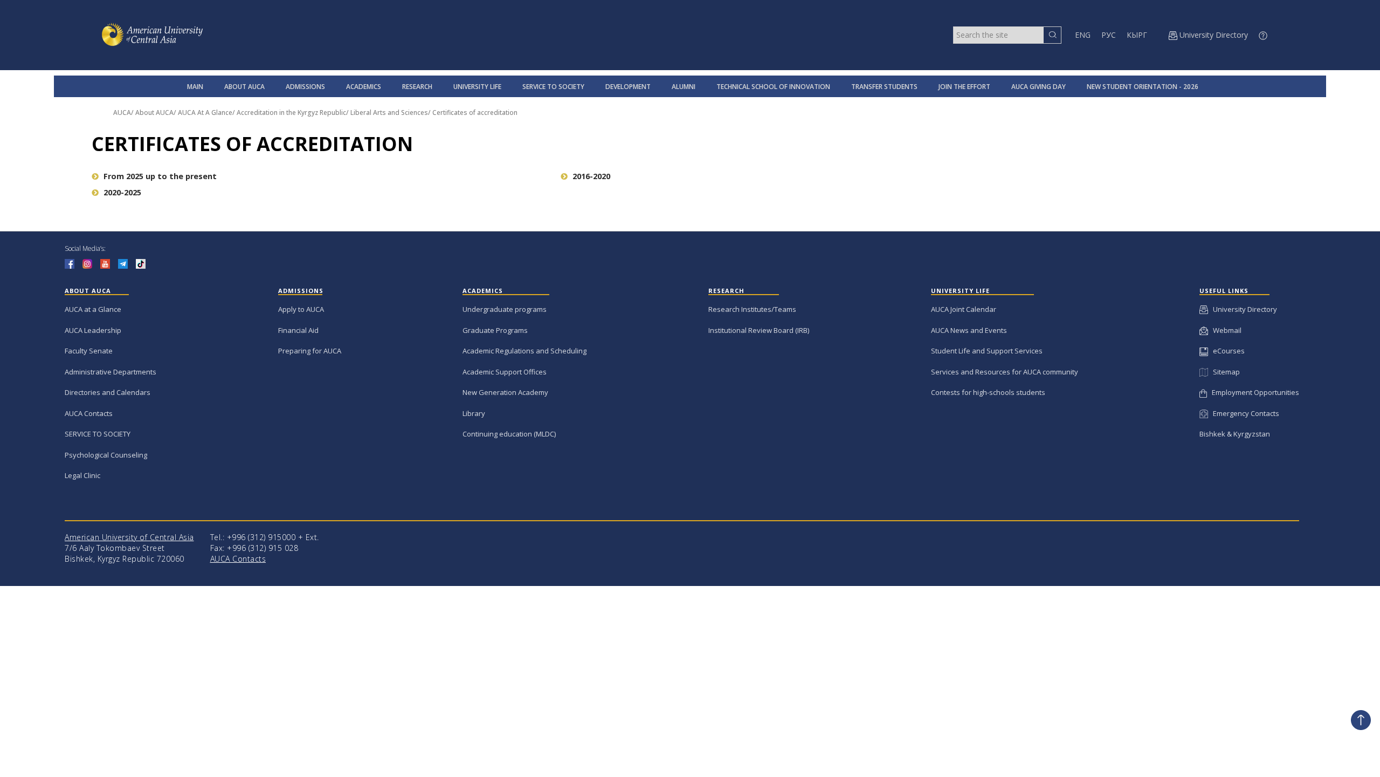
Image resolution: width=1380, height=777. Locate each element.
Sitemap (1223, 372)
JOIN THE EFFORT (964, 86)
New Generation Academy (505, 392)
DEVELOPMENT (628, 86)
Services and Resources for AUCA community (1004, 372)
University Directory (1242, 309)
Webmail (1224, 330)
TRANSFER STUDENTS (884, 86)
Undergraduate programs (505, 309)
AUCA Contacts (89, 413)
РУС (1108, 35)
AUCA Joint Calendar (963, 309)
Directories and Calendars (107, 392)
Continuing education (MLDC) (509, 434)
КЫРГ (1137, 35)
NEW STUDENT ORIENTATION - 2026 (1142, 86)
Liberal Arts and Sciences (389, 112)
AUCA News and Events (969, 330)
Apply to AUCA (301, 309)
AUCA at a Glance (93, 309)
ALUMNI (683, 86)
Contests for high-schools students (988, 392)
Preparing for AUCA (309, 351)
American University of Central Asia (129, 537)
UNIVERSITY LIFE (477, 86)
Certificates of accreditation (475, 112)
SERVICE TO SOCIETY (553, 86)
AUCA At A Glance (205, 112)
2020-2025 (122, 192)
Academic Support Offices (505, 372)
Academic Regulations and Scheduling (524, 351)
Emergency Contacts (1243, 413)
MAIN (195, 86)
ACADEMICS (363, 86)
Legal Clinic (82, 475)
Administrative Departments (110, 372)
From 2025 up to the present (160, 176)
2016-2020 (591, 176)
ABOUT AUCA (244, 86)
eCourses (1226, 351)
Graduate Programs (495, 330)
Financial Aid (298, 330)
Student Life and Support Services (987, 351)
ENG (1083, 35)
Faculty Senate (89, 351)
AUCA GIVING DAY (1038, 86)
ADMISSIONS (305, 86)
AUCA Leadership (93, 330)
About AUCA (154, 112)
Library (474, 413)
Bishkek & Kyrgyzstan (1234, 434)
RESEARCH (417, 86)
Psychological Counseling (106, 455)
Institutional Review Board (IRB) (758, 330)
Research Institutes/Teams (752, 309)
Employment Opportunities (1253, 392)
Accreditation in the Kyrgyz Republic (291, 112)
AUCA (122, 112)
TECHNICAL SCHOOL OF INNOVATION (773, 86)
